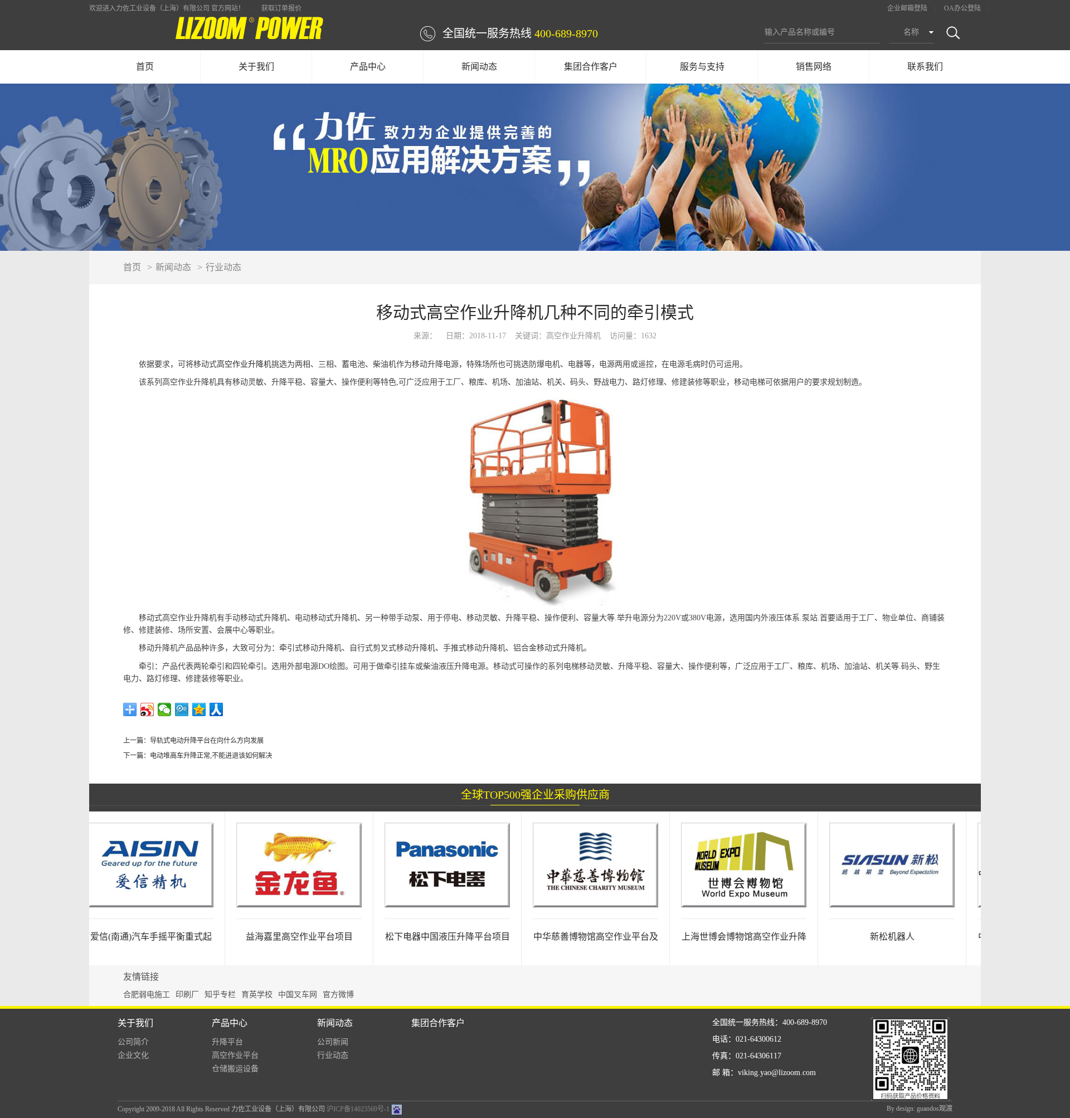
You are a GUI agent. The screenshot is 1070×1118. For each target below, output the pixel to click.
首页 (145, 66)
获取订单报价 (281, 8)
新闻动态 (479, 66)
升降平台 (227, 1042)
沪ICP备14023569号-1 (358, 1109)
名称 (911, 32)
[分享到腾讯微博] (182, 709)
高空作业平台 (235, 1055)
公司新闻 (332, 1042)
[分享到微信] (165, 709)
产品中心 (368, 66)
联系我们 (925, 66)
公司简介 (133, 1042)
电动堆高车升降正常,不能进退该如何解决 (211, 756)
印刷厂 (187, 994)
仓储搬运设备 (235, 1068)
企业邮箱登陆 (907, 8)
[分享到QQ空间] (199, 709)
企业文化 (133, 1055)
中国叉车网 (297, 994)
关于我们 (256, 66)
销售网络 (813, 66)
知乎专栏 (220, 994)
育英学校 (257, 994)
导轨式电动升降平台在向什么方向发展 (207, 741)
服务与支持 (702, 66)
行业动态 (223, 267)
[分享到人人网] (216, 709)
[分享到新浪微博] (147, 709)
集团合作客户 (590, 66)
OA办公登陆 (962, 8)
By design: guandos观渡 (919, 1108)
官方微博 (338, 994)
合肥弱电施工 (146, 994)
